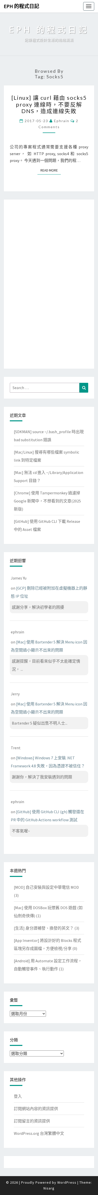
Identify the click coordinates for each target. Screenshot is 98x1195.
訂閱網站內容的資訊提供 (36, 1108)
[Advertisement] (49, 283)
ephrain (61, 121)
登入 (18, 1096)
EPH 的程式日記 (21, 6)
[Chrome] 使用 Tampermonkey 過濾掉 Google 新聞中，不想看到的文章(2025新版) (47, 500)
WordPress (66, 1182)
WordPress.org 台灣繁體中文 (39, 1133)
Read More (50, 170)
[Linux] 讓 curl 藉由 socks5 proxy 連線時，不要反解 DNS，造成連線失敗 (49, 104)
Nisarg (49, 1188)
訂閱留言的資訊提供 (32, 1120)
